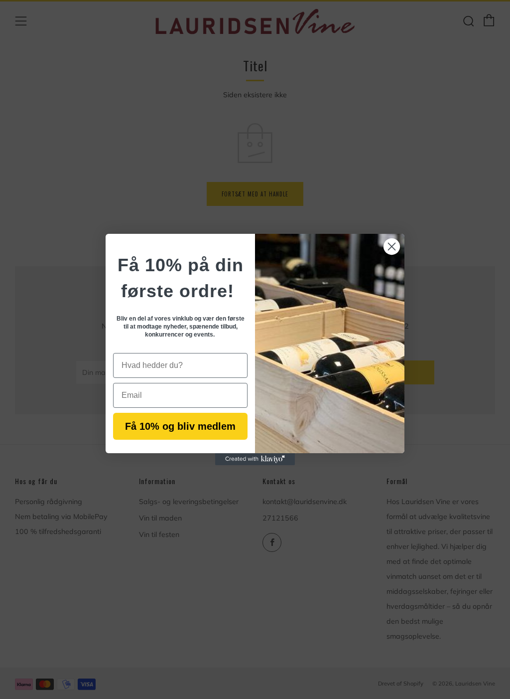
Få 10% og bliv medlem (180, 426)
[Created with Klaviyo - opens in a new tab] (255, 459)
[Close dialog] (391, 246)
